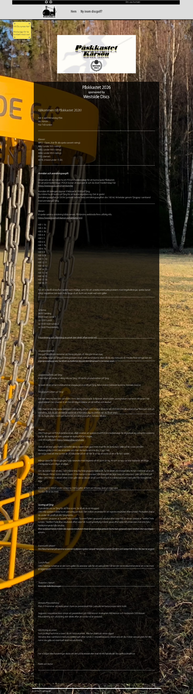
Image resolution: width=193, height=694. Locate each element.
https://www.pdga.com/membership (55, 186)
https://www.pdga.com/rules (70, 440)
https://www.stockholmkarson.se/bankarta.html (60, 218)
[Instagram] (50, 2)
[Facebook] (46, 2)
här (21, 32)
